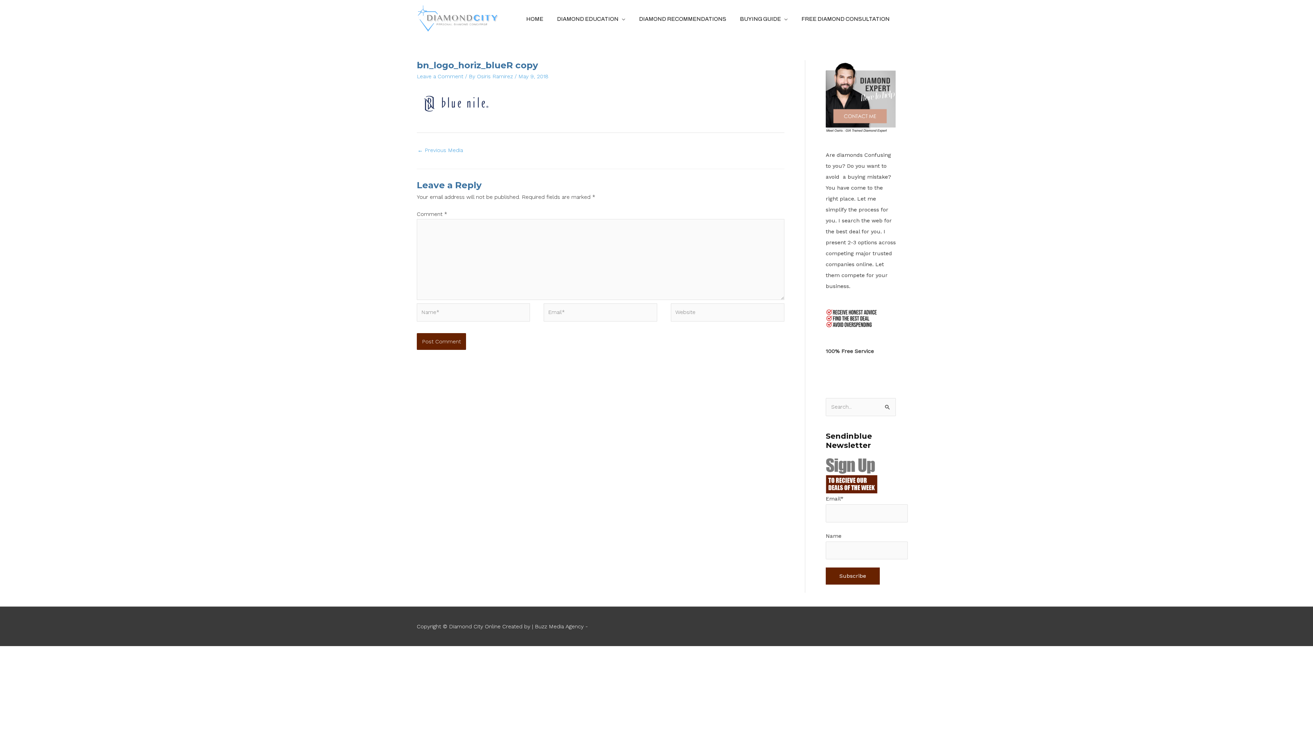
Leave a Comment (440, 76)
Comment (432, 214)
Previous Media (440, 150)
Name (833, 536)
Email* (835, 498)
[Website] (727, 313)
